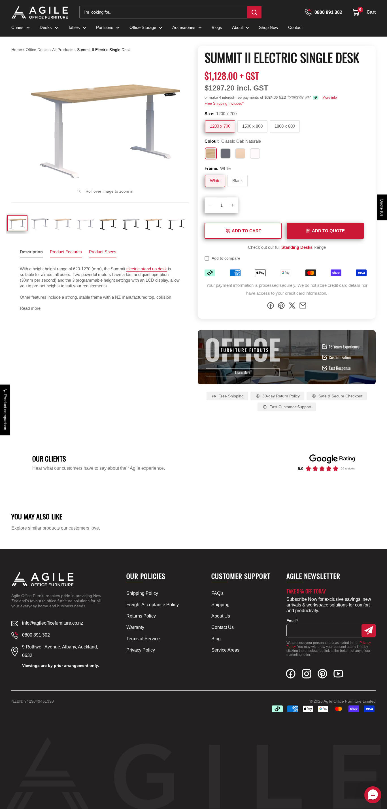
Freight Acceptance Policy (152, 604)
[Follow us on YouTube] (338, 675)
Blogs (217, 27)
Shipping (220, 604)
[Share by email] (303, 307)
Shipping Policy (142, 593)
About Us (220, 616)
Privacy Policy (140, 650)
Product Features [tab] (66, 251)
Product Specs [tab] (102, 251)
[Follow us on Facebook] (290, 675)
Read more (30, 308)
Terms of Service (143, 638)
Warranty (135, 627)
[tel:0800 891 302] (308, 12)
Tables (74, 27)
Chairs (17, 27)
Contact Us (222, 627)
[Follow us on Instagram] (306, 675)
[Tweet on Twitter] (292, 307)
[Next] (182, 122)
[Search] (254, 12)
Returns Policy (141, 616)
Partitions (104, 27)
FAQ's (217, 593)
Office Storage (142, 27)
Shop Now (268, 27)
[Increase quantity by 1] (232, 205)
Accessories (183, 27)
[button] (355, 12)
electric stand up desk (146, 268)
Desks (46, 27)
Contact (295, 27)
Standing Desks (296, 247)
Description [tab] (31, 251)
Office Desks (38, 49)
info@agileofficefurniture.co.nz (52, 623)
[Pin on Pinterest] (281, 307)
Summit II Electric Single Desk (104, 49)
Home (16, 49)
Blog (216, 638)
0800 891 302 (328, 12)
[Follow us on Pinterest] (322, 675)
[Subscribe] (369, 630)
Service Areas (225, 650)
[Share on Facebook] (271, 307)
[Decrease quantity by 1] (211, 205)
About (237, 27)
